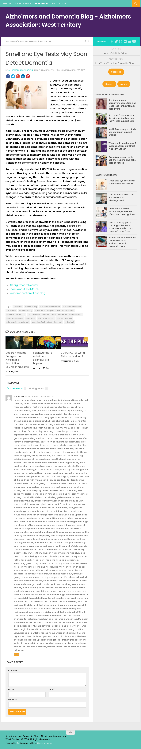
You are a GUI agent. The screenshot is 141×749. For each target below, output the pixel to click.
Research (45, 41)
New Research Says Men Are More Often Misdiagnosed (121, 197)
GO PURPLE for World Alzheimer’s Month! (73, 354)
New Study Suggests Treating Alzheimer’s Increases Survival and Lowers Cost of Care (121, 227)
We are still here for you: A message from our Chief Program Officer (122, 146)
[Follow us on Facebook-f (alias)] (111, 41)
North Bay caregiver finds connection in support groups (122, 132)
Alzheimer (17, 306)
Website (12, 699)
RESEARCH (41, 3)
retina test (69, 322)
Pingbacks (39, 388)
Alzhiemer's (40, 310)
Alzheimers (11, 310)
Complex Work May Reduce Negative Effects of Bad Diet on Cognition (122, 211)
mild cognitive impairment (17, 322)
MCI (39, 318)
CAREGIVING (23, 3)
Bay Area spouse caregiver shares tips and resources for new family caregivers (122, 104)
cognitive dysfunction (15, 314)
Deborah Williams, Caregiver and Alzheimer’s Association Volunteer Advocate (17, 360)
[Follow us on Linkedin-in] (129, 41)
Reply (16, 654)
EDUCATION (58, 3)
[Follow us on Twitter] (116, 41)
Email (52, 689)
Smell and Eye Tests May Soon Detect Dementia (122, 182)
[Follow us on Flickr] (125, 41)
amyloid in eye (53, 310)
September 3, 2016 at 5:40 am (41, 396)
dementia (62, 314)
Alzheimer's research (72, 306)
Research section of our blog (27, 293)
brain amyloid (68, 310)
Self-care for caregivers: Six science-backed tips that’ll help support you (121, 118)
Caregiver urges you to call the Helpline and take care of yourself (122, 160)
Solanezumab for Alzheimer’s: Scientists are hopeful (43, 358)
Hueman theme (44, 743)
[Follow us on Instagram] (120, 41)
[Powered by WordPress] (18, 743)
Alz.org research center (24, 285)
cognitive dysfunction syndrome (42, 314)
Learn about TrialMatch (24, 289)
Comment (14, 670)
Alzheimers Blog (25, 310)
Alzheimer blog (31, 306)
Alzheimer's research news (21, 41)
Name (12, 689)
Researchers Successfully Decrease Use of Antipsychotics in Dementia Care (122, 242)
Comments (17, 388)
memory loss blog (64, 318)
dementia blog (75, 314)
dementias (30, 318)
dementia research (14, 318)
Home (7, 3)
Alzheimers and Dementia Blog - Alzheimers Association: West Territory (68, 20)
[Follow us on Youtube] (133, 41)
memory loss (49, 318)
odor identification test (42, 322)
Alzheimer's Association (20, 70)
